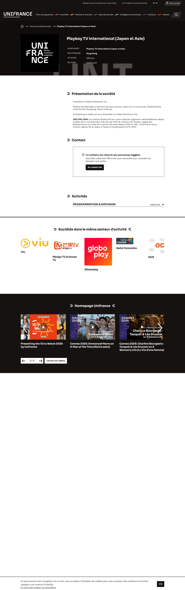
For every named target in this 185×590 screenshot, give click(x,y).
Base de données (106, 14)
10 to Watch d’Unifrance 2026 (134, 3)
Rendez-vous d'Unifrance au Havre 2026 (99, 3)
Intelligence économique (130, 14)
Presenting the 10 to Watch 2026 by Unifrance (42, 345)
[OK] (160, 584)
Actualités (64, 14)
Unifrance (152, 14)
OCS (151, 257)
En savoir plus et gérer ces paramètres (38, 587)
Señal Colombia (126, 248)
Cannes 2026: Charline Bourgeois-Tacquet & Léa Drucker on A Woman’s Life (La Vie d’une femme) (141, 347)
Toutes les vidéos (56, 361)
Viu (23, 252)
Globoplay (91, 269)
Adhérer (166, 14)
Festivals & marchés (83, 14)
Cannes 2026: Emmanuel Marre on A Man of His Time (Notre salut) (92, 345)
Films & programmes (44, 14)
